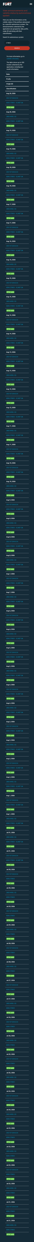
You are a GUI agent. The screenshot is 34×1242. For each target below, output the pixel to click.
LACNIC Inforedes (13, 59)
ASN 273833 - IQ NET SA (14, 103)
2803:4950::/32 (11, 116)
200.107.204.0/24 (12, 98)
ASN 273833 (10, 879)
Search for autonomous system (13, 37)
